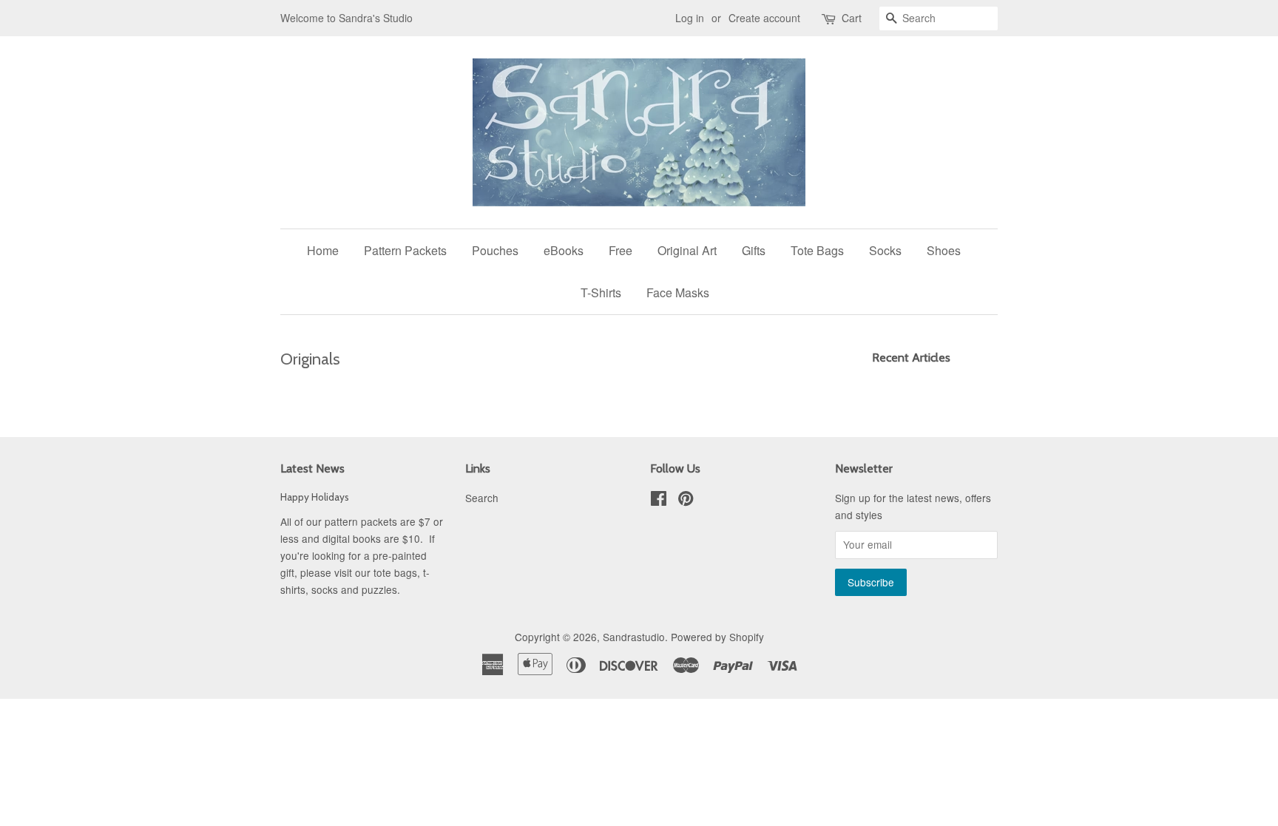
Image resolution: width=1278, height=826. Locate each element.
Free (620, 250)
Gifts (753, 250)
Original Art (687, 250)
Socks (885, 250)
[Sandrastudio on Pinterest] (685, 500)
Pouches (495, 250)
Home (323, 250)
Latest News (312, 468)
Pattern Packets (405, 250)
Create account (764, 17)
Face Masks (677, 292)
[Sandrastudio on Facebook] (658, 500)
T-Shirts (601, 292)
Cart (852, 17)
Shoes (944, 250)
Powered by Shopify (717, 636)
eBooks (564, 250)
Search (481, 497)
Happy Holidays (314, 497)
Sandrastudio (634, 636)
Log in (689, 17)
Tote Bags (817, 250)
